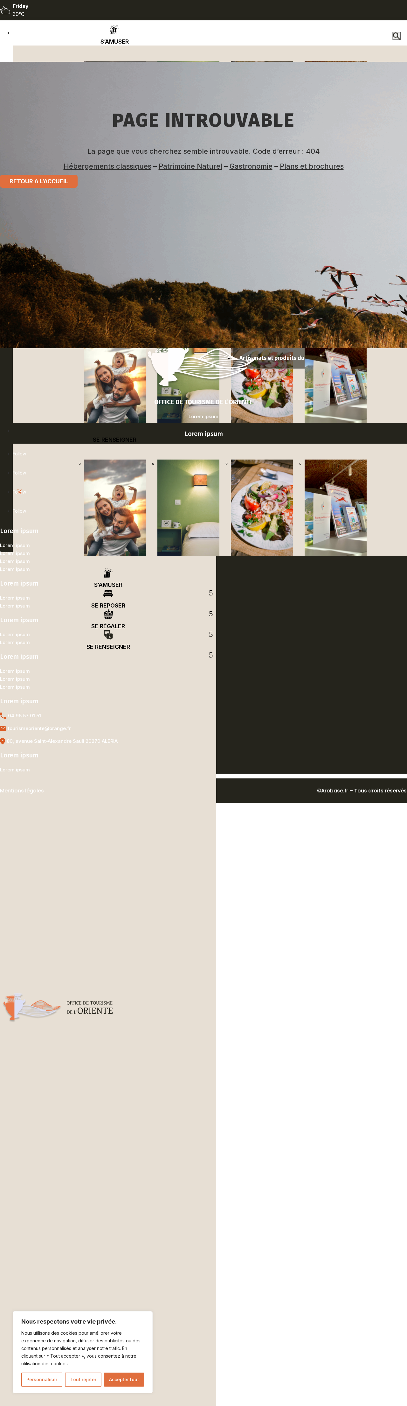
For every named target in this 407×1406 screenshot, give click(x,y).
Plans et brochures (312, 166)
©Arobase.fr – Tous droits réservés (362, 790)
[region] (83, 1352)
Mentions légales (22, 790)
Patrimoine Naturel (190, 166)
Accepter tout (124, 1379)
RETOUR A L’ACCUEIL (39, 181)
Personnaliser (41, 1379)
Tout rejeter (83, 1379)
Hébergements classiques (107, 166)
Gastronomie (251, 166)
